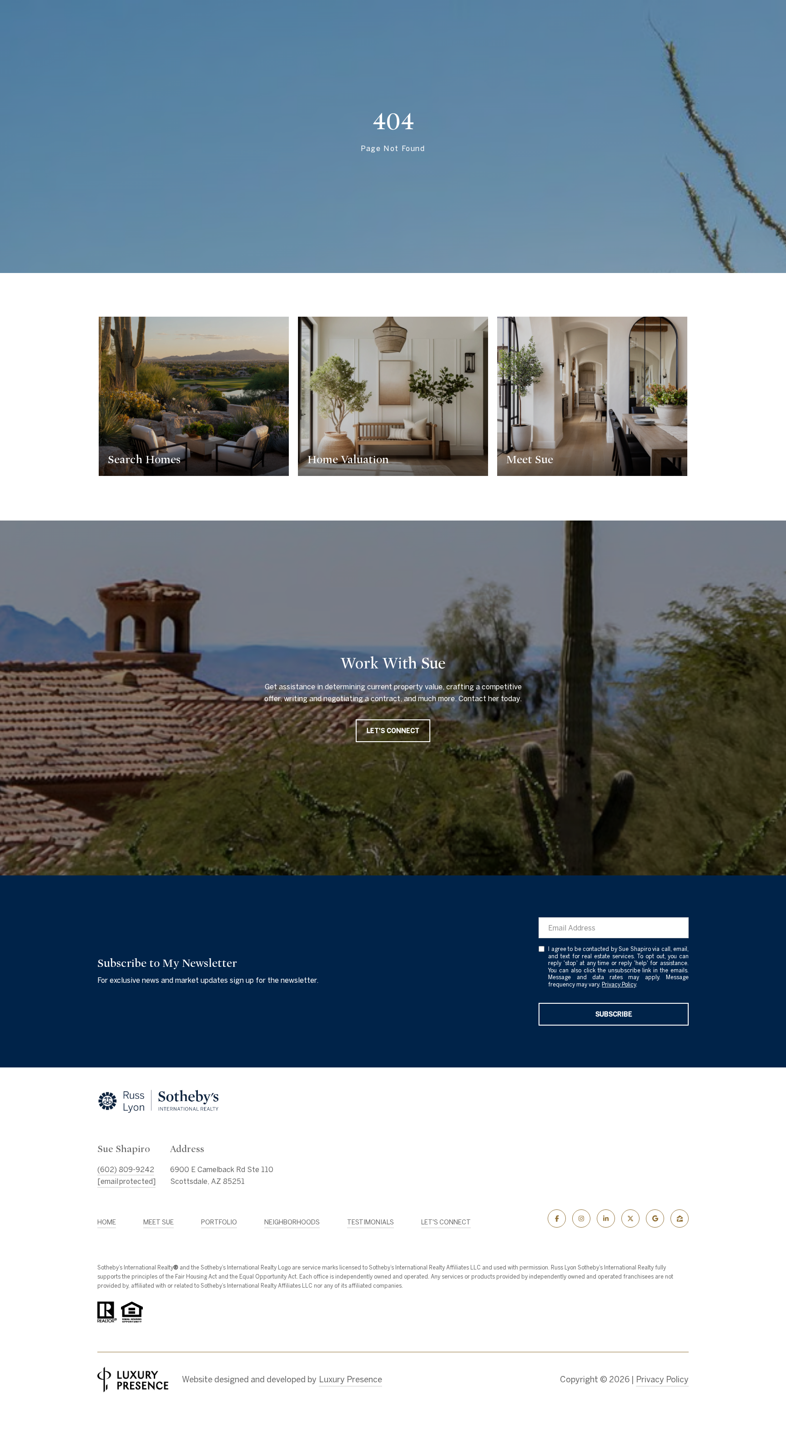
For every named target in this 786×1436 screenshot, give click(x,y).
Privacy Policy (619, 984)
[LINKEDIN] (606, 1218)
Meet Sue (158, 1222)
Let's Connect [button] (393, 730)
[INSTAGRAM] (581, 1218)
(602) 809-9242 (125, 1169)
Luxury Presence (350, 1379)
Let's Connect (446, 1222)
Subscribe (613, 1014)
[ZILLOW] (679, 1218)
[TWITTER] (630, 1218)
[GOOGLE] (655, 1218)
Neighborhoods (292, 1222)
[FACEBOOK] (557, 1218)
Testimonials (370, 1222)
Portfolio (219, 1222)
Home (106, 1222)
